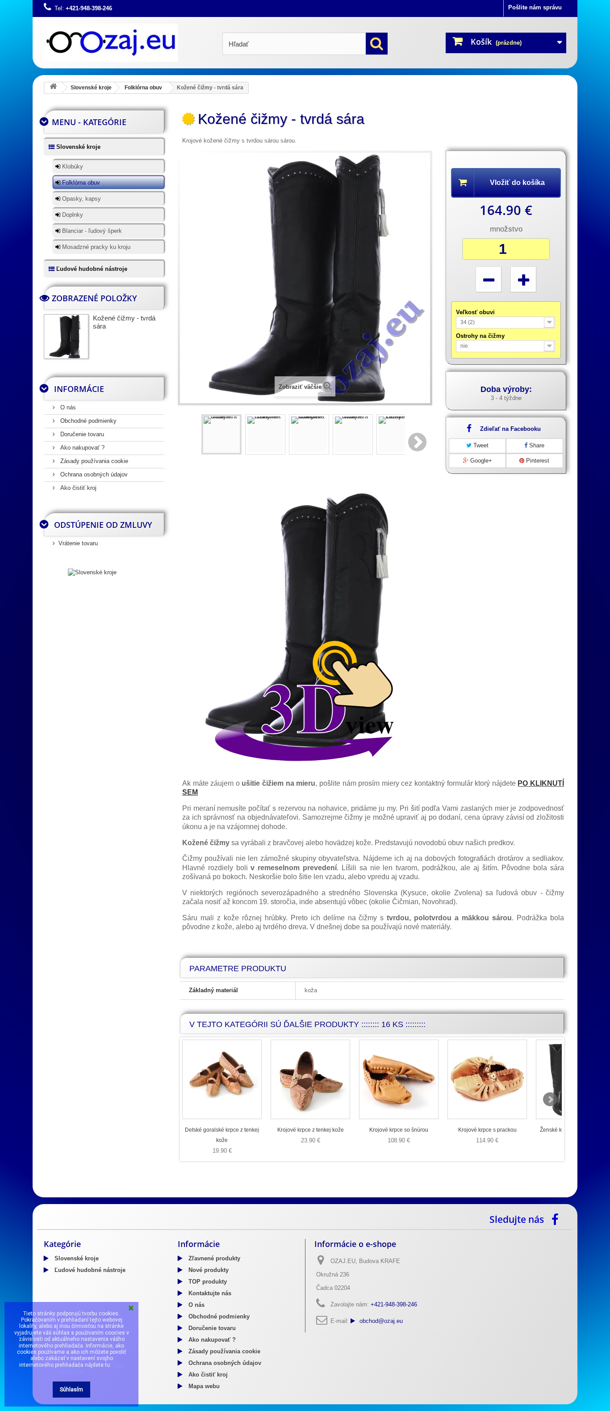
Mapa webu (203, 1386)
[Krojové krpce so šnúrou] (399, 1079)
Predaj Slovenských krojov (121, 1194)
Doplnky (71, 214)
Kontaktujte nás (209, 1293)
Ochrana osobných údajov (93, 474)
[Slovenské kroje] (92, 572)
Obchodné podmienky (87, 420)
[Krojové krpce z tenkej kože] (310, 1079)
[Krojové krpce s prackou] (487, 1079)
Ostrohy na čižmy (481, 336)
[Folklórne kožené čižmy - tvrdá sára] (309, 434)
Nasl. (418, 442)
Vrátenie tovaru (78, 543)
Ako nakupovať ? (81, 447)
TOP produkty (207, 1281)
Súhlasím (71, 1389)
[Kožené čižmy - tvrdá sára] (221, 434)
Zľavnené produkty (213, 1258)
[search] (377, 44)
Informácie (79, 388)
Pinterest (536, 460)
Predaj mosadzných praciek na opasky (213, 1194)
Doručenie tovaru (81, 434)
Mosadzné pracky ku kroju (95, 247)
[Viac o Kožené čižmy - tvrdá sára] (66, 336)
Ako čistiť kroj (77, 487)
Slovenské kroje (91, 87)
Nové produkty (208, 1270)
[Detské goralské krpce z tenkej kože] (222, 1079)
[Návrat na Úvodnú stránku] (53, 87)
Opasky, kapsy (80, 198)
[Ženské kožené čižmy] (396, 434)
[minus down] (488, 279)
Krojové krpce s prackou (487, 1130)
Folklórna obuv (143, 87)
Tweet (480, 445)
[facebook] (557, 1219)
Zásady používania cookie (93, 461)
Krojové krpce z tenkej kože (310, 1130)
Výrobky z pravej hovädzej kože (312, 1194)
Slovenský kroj (64, 1194)
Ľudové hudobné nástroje (90, 268)
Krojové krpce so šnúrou (398, 1130)
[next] (550, 1099)
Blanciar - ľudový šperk (91, 230)
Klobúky (71, 166)
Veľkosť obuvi (476, 312)
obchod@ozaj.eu (381, 1321)
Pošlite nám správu (535, 7)
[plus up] (523, 279)
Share (535, 445)
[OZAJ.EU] (126, 43)
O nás (67, 407)
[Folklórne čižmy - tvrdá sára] (265, 434)
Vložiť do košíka (517, 182)
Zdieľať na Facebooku (510, 428)
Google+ (480, 460)
